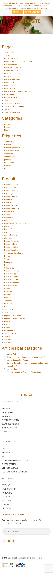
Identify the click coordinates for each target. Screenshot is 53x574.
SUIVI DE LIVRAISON (12, 103)
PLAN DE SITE (9, 89)
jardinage (8, 160)
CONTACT (6, 485)
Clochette (8, 226)
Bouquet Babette (11, 280)
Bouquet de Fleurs (11, 127)
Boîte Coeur (9, 220)
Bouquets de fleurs (11, 151)
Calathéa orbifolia (11, 191)
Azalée (7, 214)
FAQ (3, 456)
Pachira (7, 327)
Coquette (8, 292)
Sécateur (8, 336)
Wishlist (7, 109)
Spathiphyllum (10, 333)
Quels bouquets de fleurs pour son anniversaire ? (26, 357)
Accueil (7, 56)
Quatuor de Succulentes (13, 253)
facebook (4, 541)
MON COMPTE (7, 412)
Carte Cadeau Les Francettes (15, 223)
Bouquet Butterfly (11, 185)
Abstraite (8, 238)
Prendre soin (9, 163)
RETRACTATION (10, 97)
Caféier (7, 307)
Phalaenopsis (9, 330)
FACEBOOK (6, 497)
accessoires (9, 142)
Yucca (6, 259)
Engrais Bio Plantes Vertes (14, 318)
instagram (9, 541)
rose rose (8, 166)
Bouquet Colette (10, 274)
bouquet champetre (12, 148)
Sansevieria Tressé (11, 271)
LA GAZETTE (7, 449)
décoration (8, 154)
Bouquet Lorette (10, 196)
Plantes (7, 130)
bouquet (7, 145)
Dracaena (8, 262)
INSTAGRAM (6, 501)
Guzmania (8, 304)
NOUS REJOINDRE (9, 489)
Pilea (6, 298)
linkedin (14, 541)
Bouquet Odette (10, 244)
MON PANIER (7, 416)
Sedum (7, 289)
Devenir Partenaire (11, 71)
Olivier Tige (8, 194)
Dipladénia (8, 321)
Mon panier (8, 86)
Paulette (7, 202)
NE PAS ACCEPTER (32, 12)
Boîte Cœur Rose (11, 188)
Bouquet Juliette (11, 247)
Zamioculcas (9, 339)
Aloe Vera (8, 301)
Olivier (6, 324)
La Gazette (8, 77)
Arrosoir (7, 313)
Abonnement (9, 217)
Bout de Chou (9, 229)
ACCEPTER (17, 12)
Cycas (6, 232)
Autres (7, 124)
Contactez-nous (10, 65)
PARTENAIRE (7, 493)
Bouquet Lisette (10, 205)
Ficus (6, 265)
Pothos (7, 256)
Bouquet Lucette (11, 250)
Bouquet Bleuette (11, 286)
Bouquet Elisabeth (11, 283)
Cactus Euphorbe (11, 235)
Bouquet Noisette (11, 241)
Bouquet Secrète (11, 277)
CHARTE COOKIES (11, 59)
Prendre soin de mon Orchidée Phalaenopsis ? (24, 372)
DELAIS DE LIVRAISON (12, 68)
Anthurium (8, 310)
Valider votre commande (14, 106)
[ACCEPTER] (50, 8)
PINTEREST (6, 508)
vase (6, 169)
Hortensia (8, 199)
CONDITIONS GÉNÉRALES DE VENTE (18, 62)
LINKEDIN (5, 504)
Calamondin (9, 268)
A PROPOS (6, 409)
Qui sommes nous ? (12, 94)
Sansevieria (8, 342)
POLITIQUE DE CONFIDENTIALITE (17, 91)
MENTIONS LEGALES (12, 80)
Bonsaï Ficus (9, 211)
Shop (6, 100)
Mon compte (9, 83)
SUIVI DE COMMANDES (10, 420)
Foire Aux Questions (12, 74)
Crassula (7, 295)
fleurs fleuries (9, 157)
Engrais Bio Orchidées (12, 316)
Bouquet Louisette (11, 208)
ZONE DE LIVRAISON (12, 112)
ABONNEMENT (10, 53)
